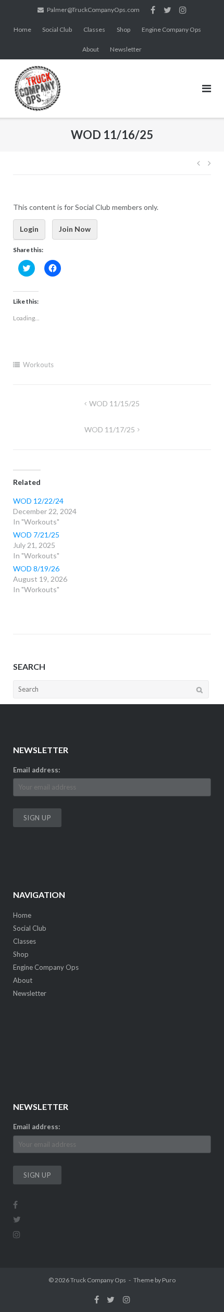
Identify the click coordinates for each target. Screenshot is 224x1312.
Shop (123, 29)
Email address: (36, 770)
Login (29, 228)
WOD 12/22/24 (38, 500)
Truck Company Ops (98, 1280)
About (90, 49)
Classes (94, 29)
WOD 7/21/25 (36, 534)
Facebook (153, 10)
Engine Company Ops (171, 29)
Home (22, 29)
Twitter (167, 10)
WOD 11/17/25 (109, 429)
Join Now (75, 228)
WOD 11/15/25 (114, 403)
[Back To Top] (198, 1287)
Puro (169, 1280)
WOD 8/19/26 (36, 568)
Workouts (38, 364)
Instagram (182, 10)
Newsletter (126, 49)
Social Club (57, 29)
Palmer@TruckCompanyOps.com (93, 10)
